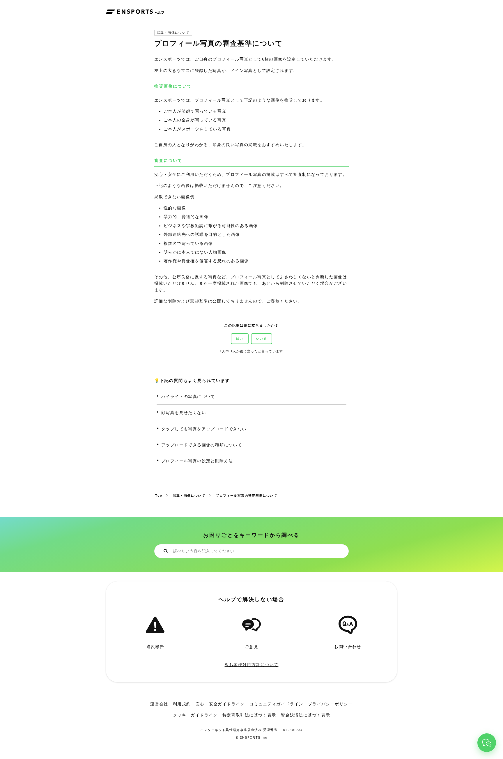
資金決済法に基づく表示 (305, 715)
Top (158, 495)
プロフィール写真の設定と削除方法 (197, 461)
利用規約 (182, 704)
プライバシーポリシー (330, 704)
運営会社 (159, 704)
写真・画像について (173, 32)
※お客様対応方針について (252, 664)
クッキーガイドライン (195, 715)
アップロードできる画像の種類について (201, 445)
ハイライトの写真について (188, 396)
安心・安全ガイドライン (220, 704)
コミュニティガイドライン (276, 704)
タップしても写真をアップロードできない (204, 429)
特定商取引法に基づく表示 (249, 715)
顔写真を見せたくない (183, 412)
